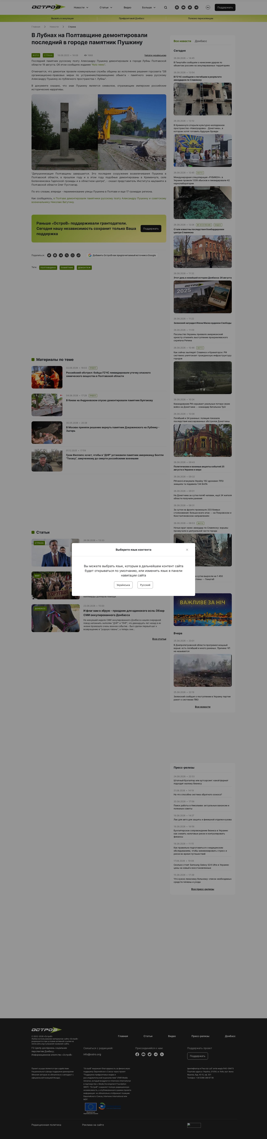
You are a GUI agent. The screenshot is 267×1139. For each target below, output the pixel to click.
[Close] (187, 550)
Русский (145, 584)
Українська (123, 584)
